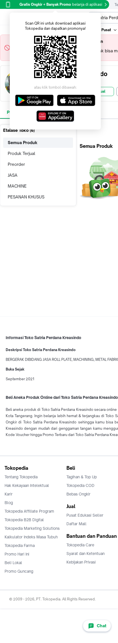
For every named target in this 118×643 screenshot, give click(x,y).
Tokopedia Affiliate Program (29, 511)
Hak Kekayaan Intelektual (27, 485)
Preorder (16, 164)
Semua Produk (23, 142)
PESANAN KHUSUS (26, 196)
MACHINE (17, 186)
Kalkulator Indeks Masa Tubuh (31, 537)
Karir (9, 494)
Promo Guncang (19, 571)
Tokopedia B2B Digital (24, 519)
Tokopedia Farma (20, 545)
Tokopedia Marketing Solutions (32, 528)
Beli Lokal (13, 562)
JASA (12, 175)
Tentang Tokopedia (21, 477)
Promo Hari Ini (17, 554)
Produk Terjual (21, 153)
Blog (9, 502)
